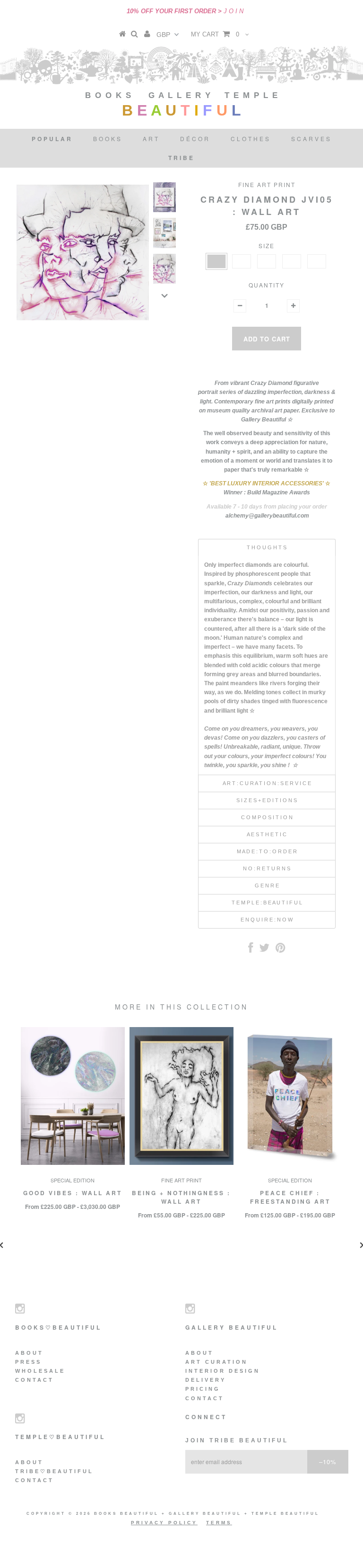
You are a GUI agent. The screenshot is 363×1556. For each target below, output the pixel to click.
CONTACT (34, 1380)
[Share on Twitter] (264, 950)
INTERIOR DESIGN (222, 1371)
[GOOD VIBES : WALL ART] (73, 1163)
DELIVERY (205, 1380)
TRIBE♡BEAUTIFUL (54, 1471)
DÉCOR (195, 138)
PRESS (28, 1362)
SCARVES (311, 138)
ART (151, 138)
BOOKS (107, 138)
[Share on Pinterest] (280, 950)
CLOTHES (251, 138)
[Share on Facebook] (250, 950)
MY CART (215, 34)
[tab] (267, 547)
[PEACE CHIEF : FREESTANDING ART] (290, 1163)
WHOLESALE (40, 1371)
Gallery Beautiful (206, 1513)
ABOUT (29, 1353)
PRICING (202, 1389)
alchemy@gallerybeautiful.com (267, 515)
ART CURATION (216, 1362)
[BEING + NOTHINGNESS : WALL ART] (181, 1163)
